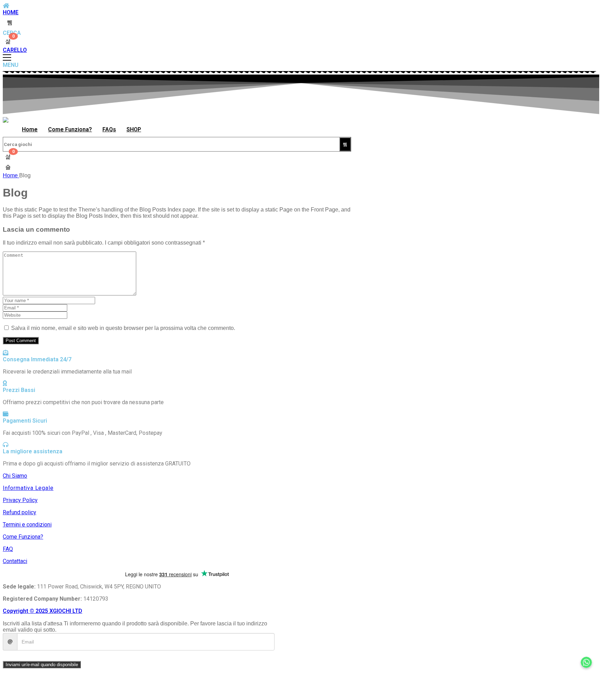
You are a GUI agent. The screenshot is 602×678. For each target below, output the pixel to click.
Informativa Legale (28, 488)
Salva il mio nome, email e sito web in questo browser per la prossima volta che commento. (123, 328)
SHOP (133, 129)
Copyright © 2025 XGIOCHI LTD (42, 611)
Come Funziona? (70, 129)
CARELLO (15, 50)
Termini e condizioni (27, 524)
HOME (10, 12)
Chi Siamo (15, 475)
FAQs (109, 129)
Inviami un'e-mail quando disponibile (42, 664)
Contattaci (15, 561)
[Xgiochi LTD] (5, 120)
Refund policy (19, 512)
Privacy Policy (20, 500)
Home (30, 129)
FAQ (8, 549)
